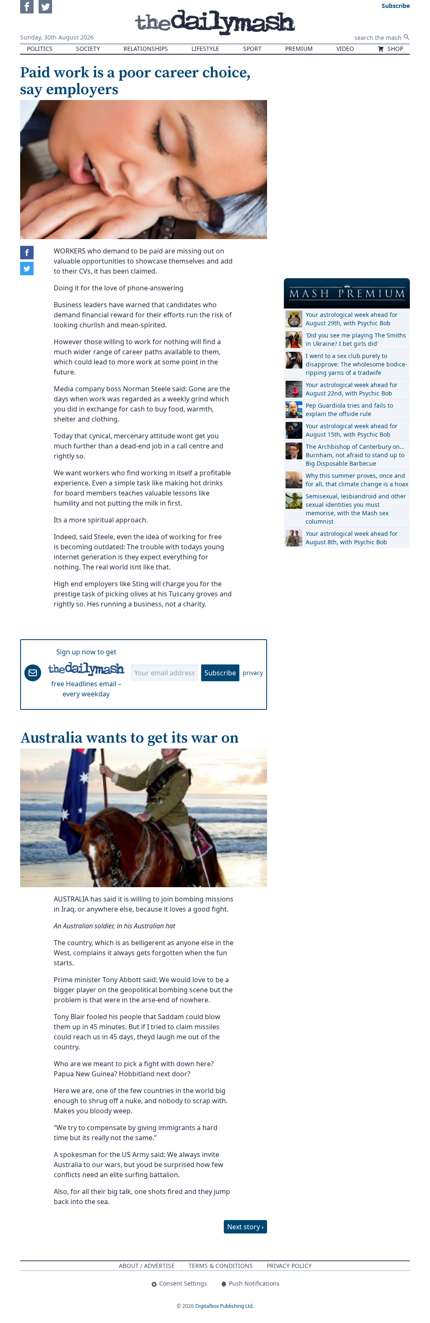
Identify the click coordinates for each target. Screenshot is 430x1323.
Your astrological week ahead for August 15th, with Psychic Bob (352, 430)
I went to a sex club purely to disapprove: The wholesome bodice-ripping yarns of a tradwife (356, 364)
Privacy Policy (289, 1266)
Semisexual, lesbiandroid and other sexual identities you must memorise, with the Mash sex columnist (356, 508)
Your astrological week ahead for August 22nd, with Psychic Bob (352, 389)
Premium (299, 49)
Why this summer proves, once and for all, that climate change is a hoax (357, 480)
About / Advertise (147, 1266)
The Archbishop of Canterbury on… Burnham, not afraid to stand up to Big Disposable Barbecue (355, 455)
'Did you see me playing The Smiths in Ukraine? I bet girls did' (356, 339)
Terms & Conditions (221, 1266)
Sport (252, 49)
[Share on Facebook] (27, 252)
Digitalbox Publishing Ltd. (224, 1306)
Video (345, 49)
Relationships (145, 49)
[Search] (406, 37)
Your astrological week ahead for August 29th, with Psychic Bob (352, 319)
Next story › (245, 1226)
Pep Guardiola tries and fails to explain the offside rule (349, 409)
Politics (39, 49)
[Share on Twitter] (27, 268)
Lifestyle (205, 49)
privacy (253, 673)
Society (88, 49)
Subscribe (220, 672)
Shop (394, 49)
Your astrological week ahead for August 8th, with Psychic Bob (352, 538)
